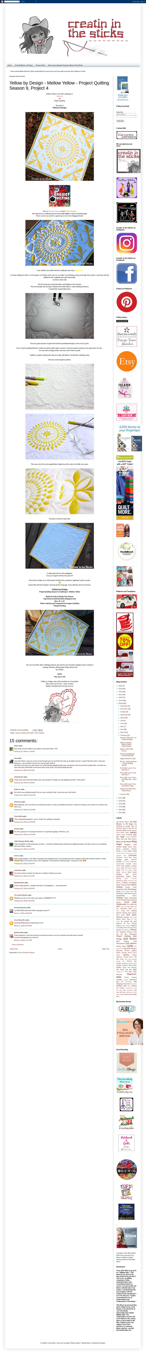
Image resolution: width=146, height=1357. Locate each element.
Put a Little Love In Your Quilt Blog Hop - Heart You (128, 779)
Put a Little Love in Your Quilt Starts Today (128, 785)
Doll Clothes (129, 870)
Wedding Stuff (121, 986)
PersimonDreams (20, 907)
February (123, 735)
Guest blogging (125, 891)
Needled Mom (19, 882)
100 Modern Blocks (122, 822)
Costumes (133, 861)
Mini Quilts (30, 733)
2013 (120, 809)
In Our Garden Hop (123, 900)
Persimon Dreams (54, 211)
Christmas (132, 855)
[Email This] (33, 730)
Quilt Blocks (130, 938)
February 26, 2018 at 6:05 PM (24, 888)
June (122, 723)
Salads (118, 955)
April (122, 729)
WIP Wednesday (126, 981)
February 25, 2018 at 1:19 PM (24, 849)
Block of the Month (123, 842)
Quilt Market (122, 941)
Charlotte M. (18, 777)
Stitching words (132, 963)
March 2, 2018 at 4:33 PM (23, 926)
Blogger (102, 1343)
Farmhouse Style (121, 880)
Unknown (17, 802)
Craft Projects (126, 866)
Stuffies (118, 967)
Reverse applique (130, 950)
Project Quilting (39, 733)
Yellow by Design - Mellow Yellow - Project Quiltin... (126, 744)
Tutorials (119, 979)
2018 (120, 703)
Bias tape (124, 839)
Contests (134, 859)
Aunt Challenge (127, 834)
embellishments (129, 988)
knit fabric (119, 990)
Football (124, 882)
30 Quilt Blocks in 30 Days (24, 65)
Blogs (125, 847)
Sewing (126, 955)
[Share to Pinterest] (42, 730)
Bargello (128, 837)
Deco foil (124, 868)
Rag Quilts (127, 948)
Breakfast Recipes (130, 849)
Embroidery (120, 876)
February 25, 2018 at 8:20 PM (24, 863)
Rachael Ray (119, 948)
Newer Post (14, 949)
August (123, 717)
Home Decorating (130, 898)
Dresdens (123, 872)
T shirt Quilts (127, 971)
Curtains (118, 868)
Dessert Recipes (132, 868)
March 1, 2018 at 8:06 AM (23, 913)
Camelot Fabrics (120, 853)
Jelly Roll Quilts (125, 906)
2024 (120, 686)
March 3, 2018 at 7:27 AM (23, 940)
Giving (118, 891)
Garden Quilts (131, 887)
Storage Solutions (122, 965)
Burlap (118, 851)
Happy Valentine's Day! (128, 758)
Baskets (134, 837)
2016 (120, 801)
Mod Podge (133, 917)
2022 (120, 692)
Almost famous (132, 830)
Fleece (118, 882)
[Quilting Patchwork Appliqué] (126, 1150)
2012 (120, 812)
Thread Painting (130, 977)
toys (117, 996)
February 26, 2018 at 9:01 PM (24, 901)
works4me (18, 870)
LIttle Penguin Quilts (21, 841)
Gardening (119, 889)
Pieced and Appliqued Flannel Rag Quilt (127, 754)
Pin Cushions (121, 932)
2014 (120, 806)
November (124, 709)
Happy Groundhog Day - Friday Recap (128, 789)
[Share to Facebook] (40, 730)
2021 (120, 694)
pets (124, 990)
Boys (135, 847)
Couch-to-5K (120, 864)
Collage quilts (122, 859)
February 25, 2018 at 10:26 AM (24, 809)
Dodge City (120, 870)
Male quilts (120, 915)
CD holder (124, 851)
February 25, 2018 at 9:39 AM (24, 783)
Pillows (134, 930)
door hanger (120, 988)
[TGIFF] (126, 1199)
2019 (120, 700)
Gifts (125, 889)
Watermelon (127, 984)
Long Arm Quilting (20, 733)
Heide (16, 746)
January (123, 794)
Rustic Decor (132, 952)
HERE (59, 674)
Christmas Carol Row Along (126, 857)
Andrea (16, 829)
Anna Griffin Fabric (122, 832)
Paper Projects (126, 925)
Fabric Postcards (131, 878)
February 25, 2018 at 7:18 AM (24, 751)
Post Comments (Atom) (27, 952)
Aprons (118, 834)
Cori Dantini (126, 861)
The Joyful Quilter (20, 895)
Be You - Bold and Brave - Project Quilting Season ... (128, 763)
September (124, 715)
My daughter (125, 921)
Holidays (119, 898)
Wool (129, 986)
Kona (131, 906)
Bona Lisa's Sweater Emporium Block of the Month (65, 65)
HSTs (132, 891)
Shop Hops (128, 959)
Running (124, 952)
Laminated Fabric (126, 908)
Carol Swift (18, 816)
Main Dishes (132, 913)
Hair (135, 891)
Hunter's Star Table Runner (126, 750)
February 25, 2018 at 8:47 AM (24, 770)
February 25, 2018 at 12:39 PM (24, 834)
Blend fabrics (132, 839)
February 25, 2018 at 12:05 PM (24, 822)
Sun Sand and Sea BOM (126, 969)
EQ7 (127, 874)
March (122, 732)
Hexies (134, 895)
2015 (120, 804)
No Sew (127, 923)
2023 (120, 689)
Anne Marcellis (19, 920)
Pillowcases (127, 930)
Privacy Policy (40, 65)
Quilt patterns (131, 943)
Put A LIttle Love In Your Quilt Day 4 (128, 769)
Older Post (105, 949)
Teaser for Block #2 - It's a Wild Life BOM (128, 738)
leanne (16, 856)
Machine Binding (121, 913)
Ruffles (118, 952)
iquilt (135, 988)
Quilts (130, 946)
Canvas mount (129, 853)
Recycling (119, 950)
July (122, 720)
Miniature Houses (122, 917)
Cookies (119, 861)
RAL (135, 946)
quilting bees (129, 992)
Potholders (133, 934)
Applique (133, 832)
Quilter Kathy (19, 932)
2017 (120, 798)
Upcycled (125, 979)
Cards (135, 853)
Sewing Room (128, 957)
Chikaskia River (121, 855)
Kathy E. (17, 789)
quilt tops (122, 992)
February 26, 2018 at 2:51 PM (24, 876)
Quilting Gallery (121, 946)
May (122, 726)
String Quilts (132, 965)
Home (10, 65)
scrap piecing (124, 994)
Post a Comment (17, 944)
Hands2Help (120, 895)
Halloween (119, 893)
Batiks (118, 839)
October (123, 712)
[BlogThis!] (36, 730)
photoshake (130, 990)
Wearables (134, 983)
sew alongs (133, 994)
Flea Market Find (132, 880)
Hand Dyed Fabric (130, 893)
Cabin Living (132, 851)
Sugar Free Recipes (130, 967)
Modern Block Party (123, 919)
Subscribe (119, 112)
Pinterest (130, 932)
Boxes (130, 847)
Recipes (134, 948)
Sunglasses (119, 971)
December (124, 706)
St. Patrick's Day (130, 961)
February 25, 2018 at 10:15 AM (24, 795)
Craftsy (134, 866)
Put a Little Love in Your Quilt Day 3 (128, 773)
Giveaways (132, 889)
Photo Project (128, 927)
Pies (123, 930)
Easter (135, 874)
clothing (134, 986)
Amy (15, 758)
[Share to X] (38, 730)
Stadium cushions (122, 963)
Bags (122, 837)
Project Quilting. (70, 211)
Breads (118, 849)
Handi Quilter (84, 343)
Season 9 (59, 96)
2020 (120, 697)
